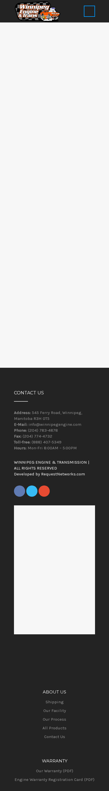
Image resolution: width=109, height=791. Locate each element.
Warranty (54, 761)
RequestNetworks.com (63, 474)
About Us (54, 692)
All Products (54, 727)
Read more (54, 124)
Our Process (54, 719)
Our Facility (54, 710)
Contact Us (54, 736)
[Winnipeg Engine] (37, 11)
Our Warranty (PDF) (54, 770)
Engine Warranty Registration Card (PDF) (54, 779)
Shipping (55, 701)
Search (28, 320)
